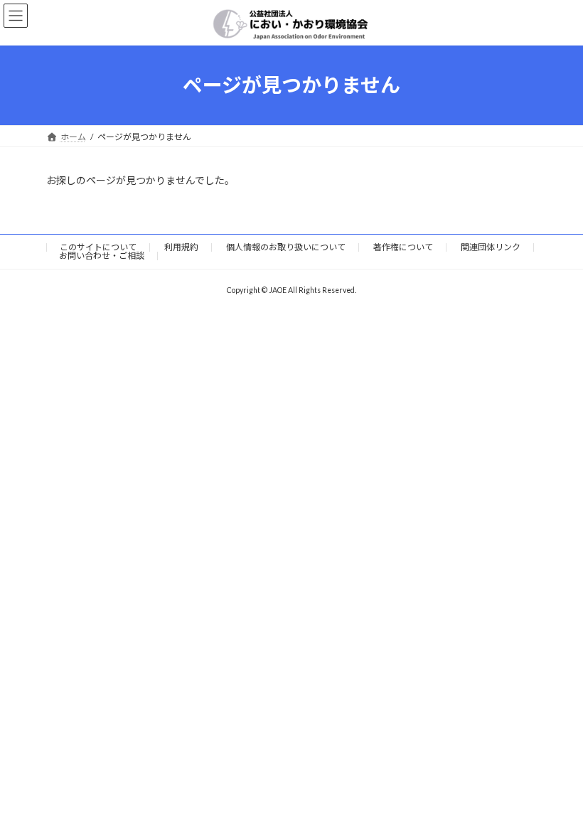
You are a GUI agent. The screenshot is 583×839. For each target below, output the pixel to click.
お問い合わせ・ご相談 (101, 255)
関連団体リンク (490, 247)
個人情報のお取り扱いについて (286, 247)
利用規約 (181, 247)
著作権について (403, 247)
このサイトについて (98, 247)
